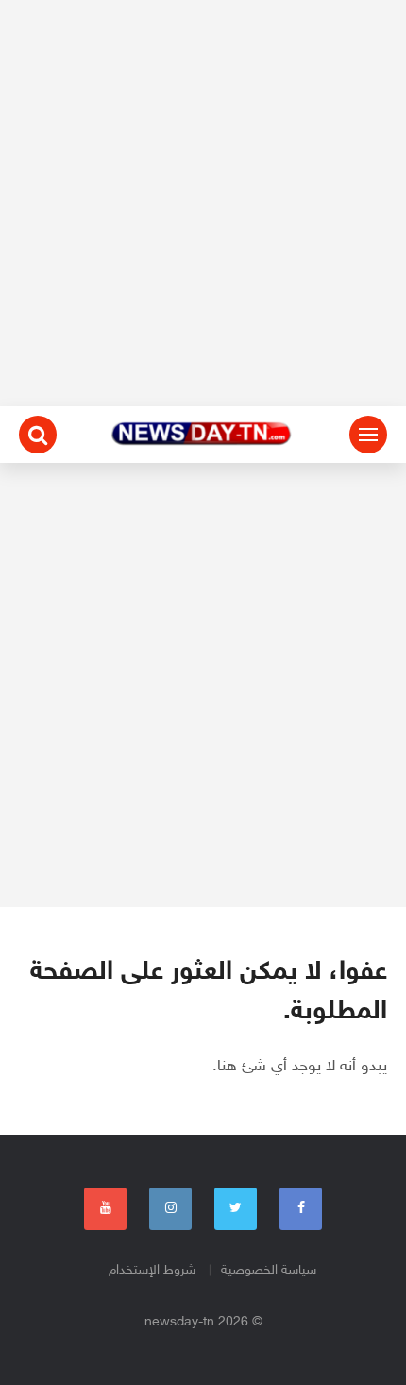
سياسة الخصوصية (268, 1270)
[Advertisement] (203, 203)
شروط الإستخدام (152, 1270)
